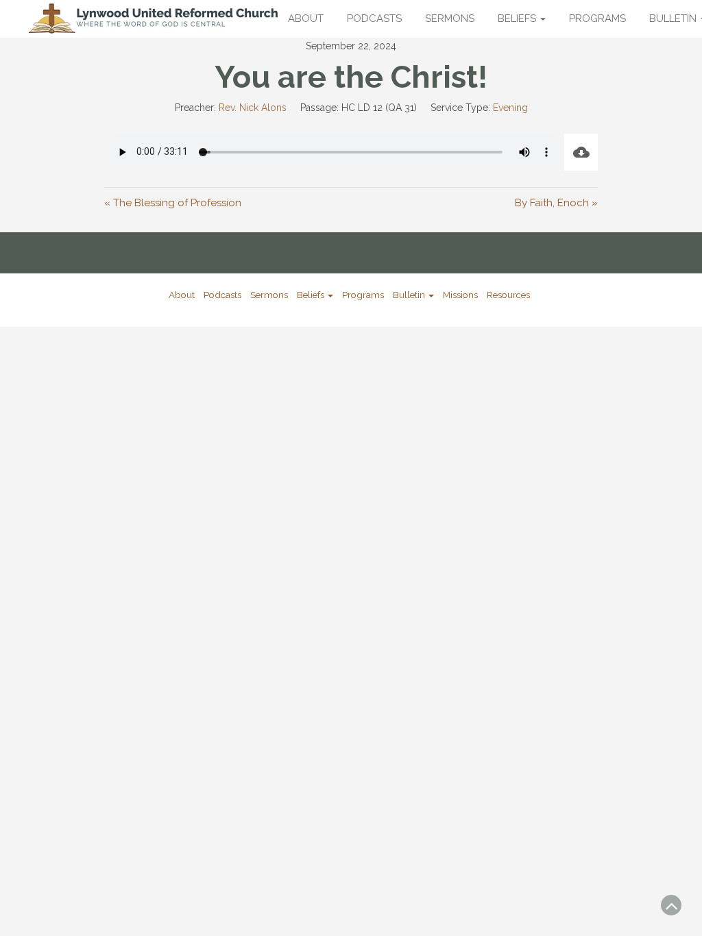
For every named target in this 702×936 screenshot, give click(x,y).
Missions (460, 294)
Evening (510, 107)
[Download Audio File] (581, 152)
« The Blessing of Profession (172, 203)
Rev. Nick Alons (253, 107)
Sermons (449, 18)
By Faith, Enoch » (556, 203)
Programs (597, 18)
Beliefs (518, 18)
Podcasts (374, 18)
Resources (508, 294)
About (306, 18)
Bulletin (410, 294)
